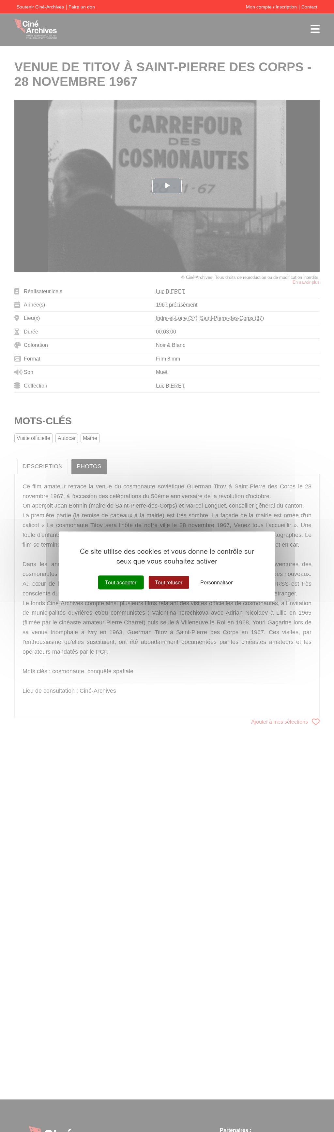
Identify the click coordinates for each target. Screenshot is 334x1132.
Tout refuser (168, 582)
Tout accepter (120, 582)
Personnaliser (216, 582)
